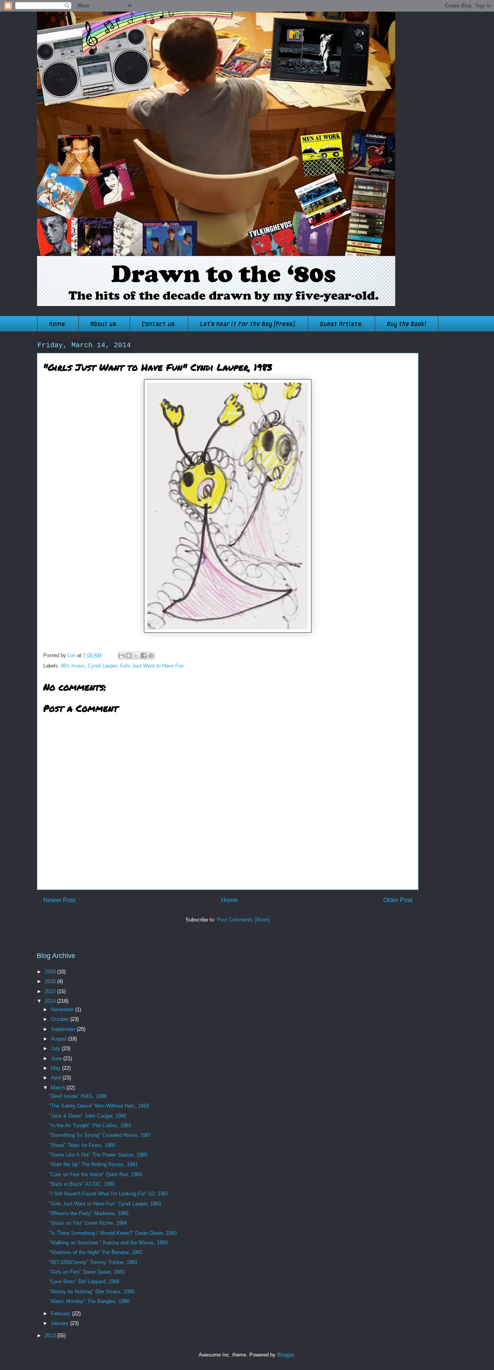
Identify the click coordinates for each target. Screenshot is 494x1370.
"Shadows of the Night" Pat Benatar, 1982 (95, 1252)
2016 (51, 981)
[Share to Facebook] (143, 655)
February (61, 1313)
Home (229, 900)
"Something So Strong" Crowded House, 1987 (100, 1135)
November (63, 1009)
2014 (51, 1001)
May (56, 1068)
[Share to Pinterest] (151, 655)
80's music (73, 666)
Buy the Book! (406, 324)
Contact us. (159, 324)
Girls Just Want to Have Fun (152, 666)
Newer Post (59, 900)
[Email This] (121, 655)
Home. (58, 324)
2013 (51, 1335)
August (59, 1039)
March (58, 1088)
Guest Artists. (341, 324)
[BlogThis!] (129, 655)
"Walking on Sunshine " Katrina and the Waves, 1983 (108, 1243)
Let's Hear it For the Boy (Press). (248, 324)
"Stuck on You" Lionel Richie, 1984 (88, 1223)
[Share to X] (136, 655)
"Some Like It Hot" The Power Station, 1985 (98, 1155)
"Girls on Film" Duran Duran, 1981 (87, 1272)
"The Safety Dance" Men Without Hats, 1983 (99, 1106)
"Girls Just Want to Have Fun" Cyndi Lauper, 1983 (105, 1204)
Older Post (397, 900)
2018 (51, 972)
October (60, 1019)
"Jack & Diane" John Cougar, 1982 (87, 1116)
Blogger (285, 1355)
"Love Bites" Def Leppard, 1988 (84, 1281)
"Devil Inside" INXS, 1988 (78, 1096)
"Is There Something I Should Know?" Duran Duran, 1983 (113, 1233)
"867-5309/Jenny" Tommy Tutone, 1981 (93, 1262)
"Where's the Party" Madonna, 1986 (89, 1213)
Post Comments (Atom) (243, 920)
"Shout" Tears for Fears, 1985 (82, 1145)
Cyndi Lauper (102, 666)
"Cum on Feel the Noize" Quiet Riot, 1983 (95, 1174)
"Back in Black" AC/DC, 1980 (82, 1184)
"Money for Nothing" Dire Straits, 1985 (91, 1291)
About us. (104, 324)
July (56, 1048)
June (57, 1058)
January (60, 1323)
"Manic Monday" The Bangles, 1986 (89, 1301)
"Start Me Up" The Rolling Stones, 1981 (93, 1164)
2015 (51, 991)
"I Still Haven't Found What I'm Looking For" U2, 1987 (109, 1194)
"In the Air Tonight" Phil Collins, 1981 (90, 1125)
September (64, 1029)
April (57, 1078)
